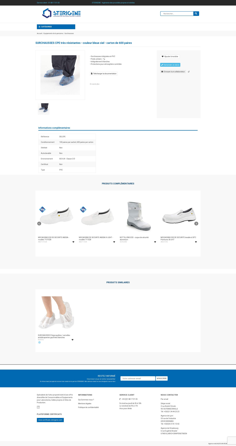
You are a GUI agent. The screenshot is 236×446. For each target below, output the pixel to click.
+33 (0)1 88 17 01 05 (129, 399)
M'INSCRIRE (162, 378)
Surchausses (69, 33)
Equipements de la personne (53, 33)
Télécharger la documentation (104, 74)
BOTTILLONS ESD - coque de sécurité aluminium (134, 238)
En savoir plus (94, 84)
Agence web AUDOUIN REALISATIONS (221, 444)
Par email (164, 399)
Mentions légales (84, 404)
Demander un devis (171, 65)
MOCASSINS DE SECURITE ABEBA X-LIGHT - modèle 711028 (96, 238)
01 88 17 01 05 (54, 3)
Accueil (39, 33)
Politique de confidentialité (88, 407)
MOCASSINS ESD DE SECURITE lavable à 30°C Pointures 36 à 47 (178, 238)
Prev (39, 224)
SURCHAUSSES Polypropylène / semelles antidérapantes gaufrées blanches (54, 336)
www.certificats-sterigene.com (50, 420)
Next (196, 224)
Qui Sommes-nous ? (86, 400)
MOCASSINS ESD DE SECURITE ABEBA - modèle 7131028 (53, 238)
